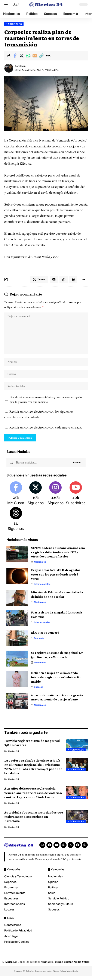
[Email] (35, 55)
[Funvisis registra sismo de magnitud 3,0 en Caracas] (77, 745)
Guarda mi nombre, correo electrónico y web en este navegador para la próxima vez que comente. (46, 399)
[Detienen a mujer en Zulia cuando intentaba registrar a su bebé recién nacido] (17, 679)
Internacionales (42, 584)
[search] (72, 4)
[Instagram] (55, 493)
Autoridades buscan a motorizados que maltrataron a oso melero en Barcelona (33, 817)
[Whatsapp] (42, 845)
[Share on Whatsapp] (28, 55)
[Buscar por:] (41, 462)
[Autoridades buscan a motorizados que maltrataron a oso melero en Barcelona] (77, 816)
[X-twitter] (71, 845)
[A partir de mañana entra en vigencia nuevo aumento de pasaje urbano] (17, 701)
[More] (48, 55)
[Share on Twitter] (21, 55)
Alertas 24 (13, 751)
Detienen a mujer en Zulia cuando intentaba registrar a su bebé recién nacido (56, 677)
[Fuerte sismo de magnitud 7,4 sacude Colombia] (17, 618)
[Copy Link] (41, 55)
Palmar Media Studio (77, 961)
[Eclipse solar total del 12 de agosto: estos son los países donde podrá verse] (17, 576)
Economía (39, 638)
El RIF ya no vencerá (45, 632)
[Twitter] (35, 493)
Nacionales (14, 24)
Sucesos (38, 687)
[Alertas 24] (46, 4)
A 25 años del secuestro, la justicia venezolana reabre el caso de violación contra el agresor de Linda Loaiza (33, 793)
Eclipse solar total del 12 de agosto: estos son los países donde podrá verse (55, 574)
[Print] (73, 279)
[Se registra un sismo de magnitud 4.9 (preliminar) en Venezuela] (17, 659)
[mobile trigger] (8, 4)
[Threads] (15, 519)
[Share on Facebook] (15, 55)
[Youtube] (76, 493)
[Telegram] (49, 845)
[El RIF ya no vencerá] (17, 638)
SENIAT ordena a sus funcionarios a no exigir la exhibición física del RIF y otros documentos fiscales (58, 552)
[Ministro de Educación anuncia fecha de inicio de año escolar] (17, 598)
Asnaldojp (20, 66)
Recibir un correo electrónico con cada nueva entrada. (45, 427)
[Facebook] (15, 493)
